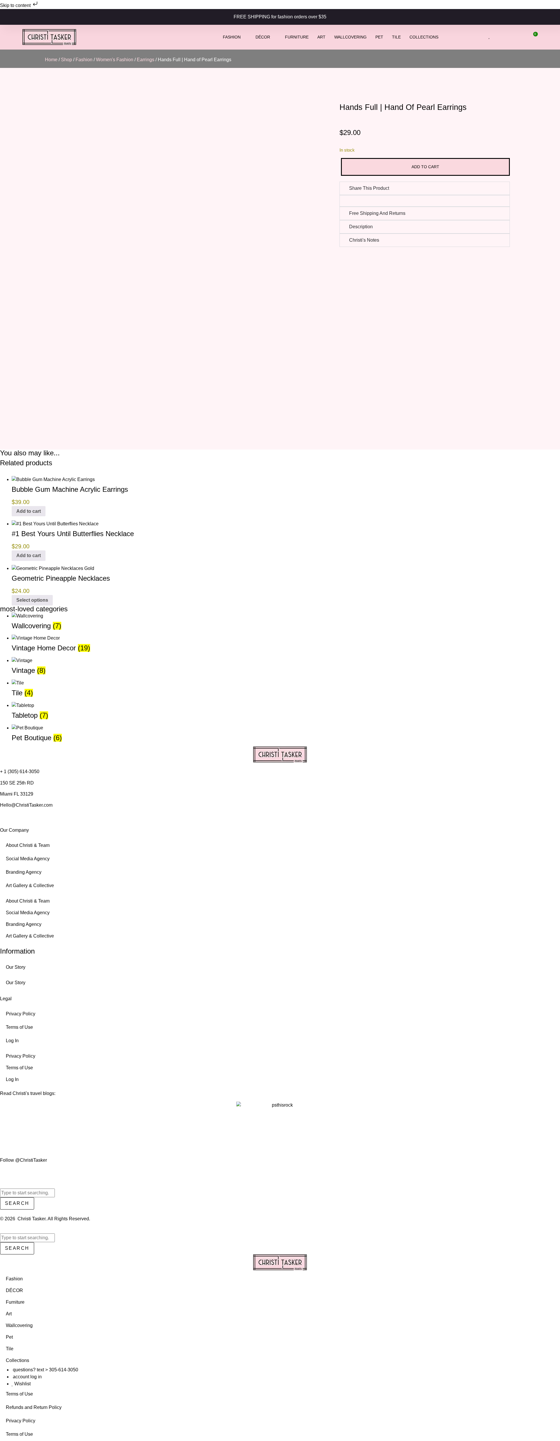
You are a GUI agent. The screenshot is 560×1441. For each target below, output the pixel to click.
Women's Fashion (114, 59)
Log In (12, 1040)
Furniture (297, 37)
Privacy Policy (20, 1013)
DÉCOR (263, 37)
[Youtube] (20, 1171)
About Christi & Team (28, 845)
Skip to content (16, 5)
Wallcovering (350, 37)
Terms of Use (19, 1027)
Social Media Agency (28, 858)
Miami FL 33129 (16, 793)
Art (321, 37)
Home (51, 59)
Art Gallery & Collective (30, 885)
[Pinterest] (25, 1171)
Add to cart (425, 166)
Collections (424, 37)
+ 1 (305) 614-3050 (19, 771)
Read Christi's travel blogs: (27, 1093)
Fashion (232, 37)
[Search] (2, 1230)
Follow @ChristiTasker (23, 1160)
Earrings (145, 59)
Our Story (15, 967)
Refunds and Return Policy (34, 1407)
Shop (66, 59)
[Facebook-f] (8, 1171)
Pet (379, 37)
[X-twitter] (14, 1171)
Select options (32, 600)
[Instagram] (2, 1171)
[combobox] (27, 1193)
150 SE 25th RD (17, 782)
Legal (6, 998)
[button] (345, 200)
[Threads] (31, 1171)
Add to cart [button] (28, 511)
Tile (396, 37)
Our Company (14, 830)
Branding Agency (23, 872)
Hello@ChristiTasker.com (26, 805)
